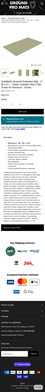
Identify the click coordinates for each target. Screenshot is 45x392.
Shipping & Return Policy (12, 228)
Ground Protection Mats (16, 18)
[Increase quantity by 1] (20, 104)
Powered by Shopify (22, 388)
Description (8, 137)
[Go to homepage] (22, 5)
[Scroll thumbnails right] (42, 73)
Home (3, 18)
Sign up (34, 354)
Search (22, 383)
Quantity (4, 99)
